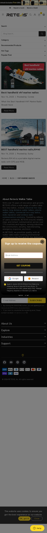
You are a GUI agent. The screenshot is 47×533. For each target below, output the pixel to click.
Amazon (35, 279)
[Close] (42, 242)
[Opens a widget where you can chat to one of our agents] (37, 528)
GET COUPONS (23, 266)
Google (15, 279)
